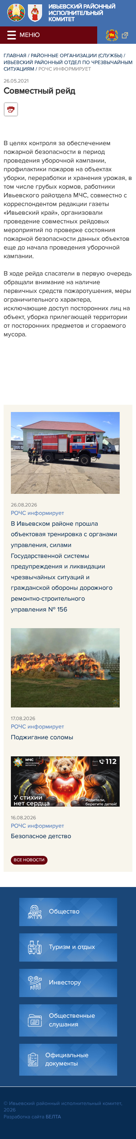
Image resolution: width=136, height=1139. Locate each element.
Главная (15, 55)
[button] (12, 35)
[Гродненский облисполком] (116, 35)
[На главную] (16, 12)
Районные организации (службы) (76, 55)
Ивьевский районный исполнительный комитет (82, 13)
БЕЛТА (53, 1117)
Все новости (29, 860)
